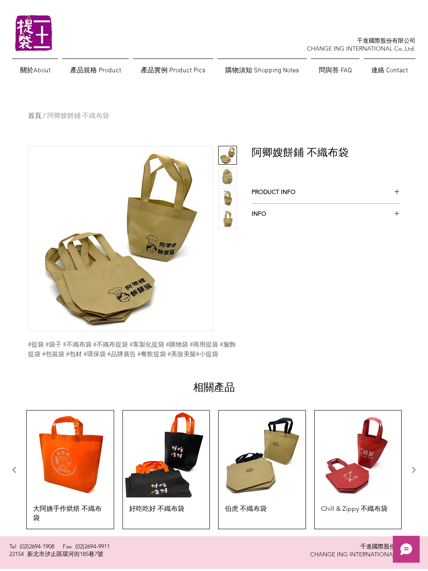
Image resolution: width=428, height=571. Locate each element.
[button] (335, 67)
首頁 (34, 116)
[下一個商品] (414, 470)
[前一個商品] (14, 470)
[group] (214, 470)
